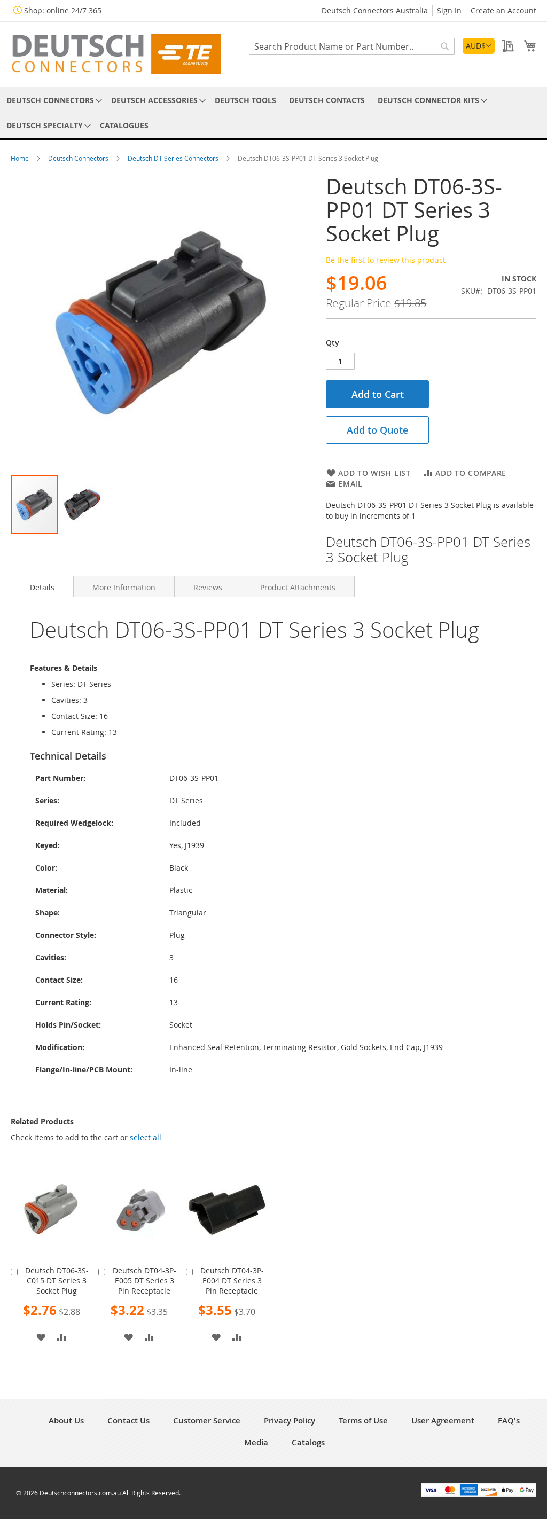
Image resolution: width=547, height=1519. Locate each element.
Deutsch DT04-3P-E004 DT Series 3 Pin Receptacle (232, 1280)
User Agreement (442, 1420)
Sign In (449, 10)
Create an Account (503, 10)
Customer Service (206, 1420)
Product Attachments (297, 587)
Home (20, 158)
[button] (479, 46)
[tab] (42, 586)
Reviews (207, 587)
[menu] (273, 113)
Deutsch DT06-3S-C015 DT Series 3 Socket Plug (57, 1280)
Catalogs (308, 1442)
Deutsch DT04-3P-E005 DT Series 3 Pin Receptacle (144, 1280)
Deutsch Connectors (79, 158)
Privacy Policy (289, 1420)
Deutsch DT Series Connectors (174, 158)
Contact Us (128, 1420)
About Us (66, 1420)
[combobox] (352, 46)
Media (256, 1442)
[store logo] (116, 54)
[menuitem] (52, 100)
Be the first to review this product (386, 260)
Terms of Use (363, 1420)
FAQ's (509, 1420)
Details (42, 587)
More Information (123, 587)
